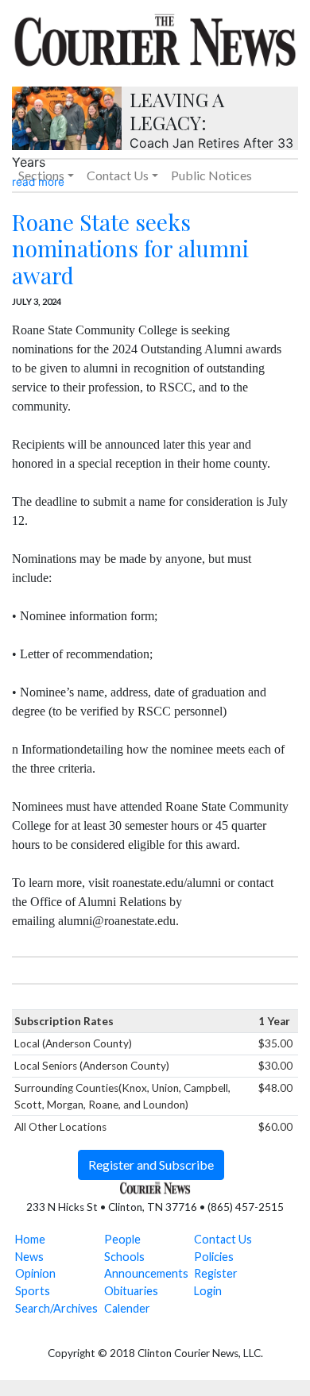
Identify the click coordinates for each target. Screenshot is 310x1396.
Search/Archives (56, 1308)
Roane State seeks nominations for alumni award (130, 248)
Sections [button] (41, 175)
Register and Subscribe (151, 1164)
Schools (124, 1256)
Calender (127, 1308)
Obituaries (131, 1291)
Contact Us (223, 1239)
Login (208, 1291)
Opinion (35, 1273)
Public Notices (211, 175)
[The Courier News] (155, 38)
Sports (32, 1291)
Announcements (146, 1273)
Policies (214, 1256)
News (29, 1256)
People (122, 1239)
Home (30, 1239)
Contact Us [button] (118, 175)
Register (216, 1273)
